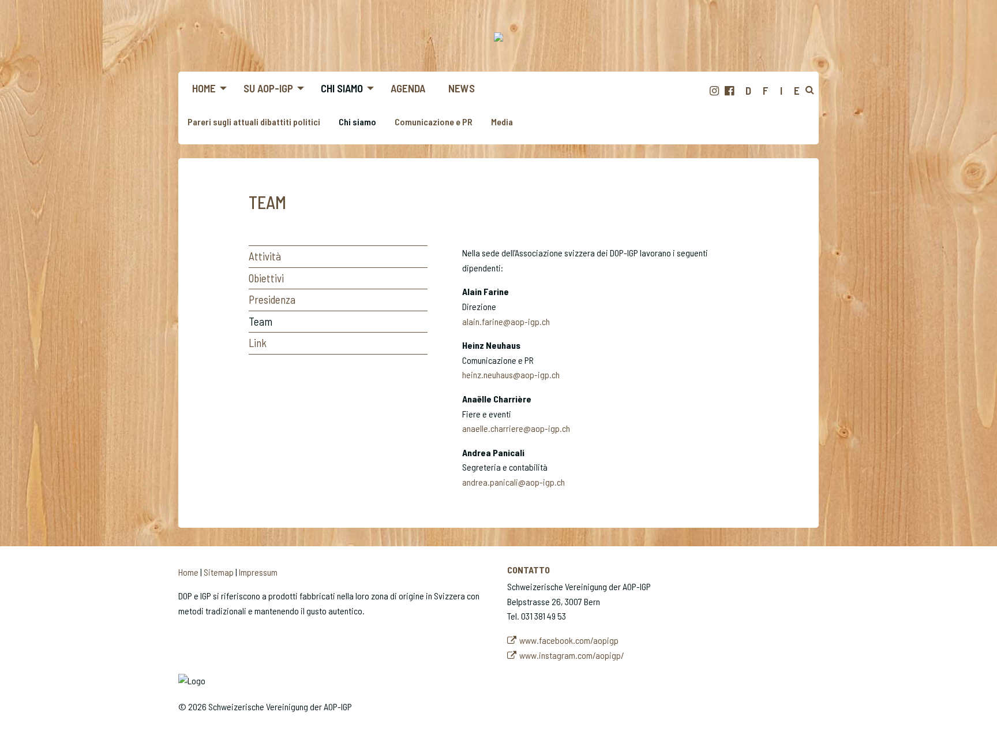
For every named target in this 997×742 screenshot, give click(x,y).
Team (260, 321)
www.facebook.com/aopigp (569, 640)
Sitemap (219, 571)
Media (502, 121)
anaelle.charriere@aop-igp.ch (516, 428)
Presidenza (272, 299)
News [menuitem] (461, 88)
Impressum (258, 571)
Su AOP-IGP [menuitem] (268, 88)
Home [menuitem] (204, 88)
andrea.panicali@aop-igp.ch (513, 481)
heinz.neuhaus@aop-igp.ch (511, 374)
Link (258, 342)
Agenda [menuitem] (408, 88)
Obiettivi (266, 278)
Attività (265, 256)
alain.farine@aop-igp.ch (506, 321)
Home (188, 571)
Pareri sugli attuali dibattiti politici (254, 121)
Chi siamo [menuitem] (342, 88)
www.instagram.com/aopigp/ (571, 655)
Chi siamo (357, 121)
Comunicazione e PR (434, 121)
